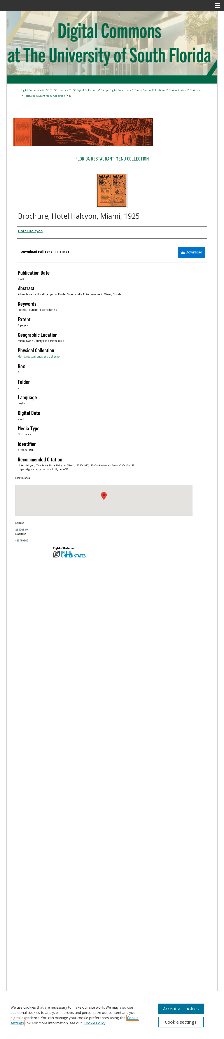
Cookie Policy (94, 1023)
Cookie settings (181, 1022)
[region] (112, 1015)
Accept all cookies (181, 1009)
